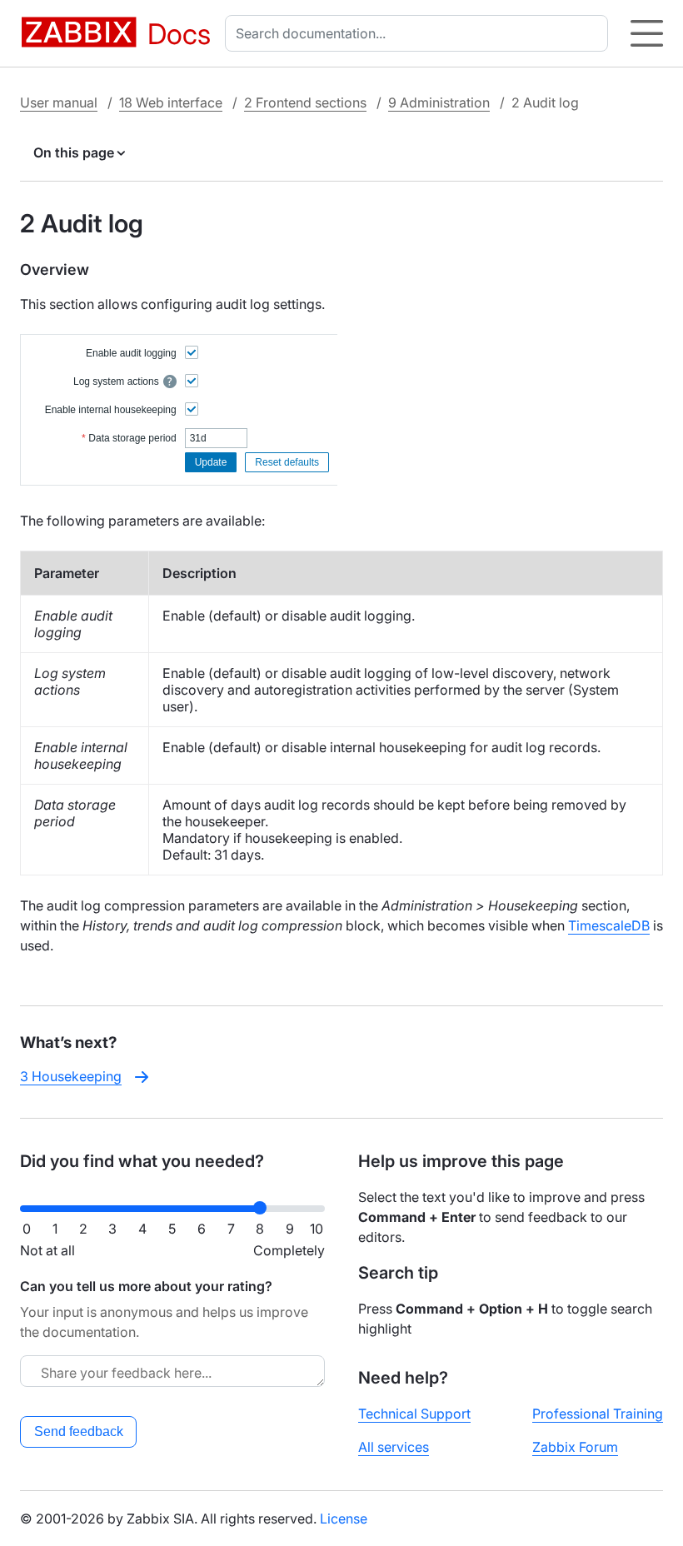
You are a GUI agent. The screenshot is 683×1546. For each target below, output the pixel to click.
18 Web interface (170, 102)
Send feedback (78, 1431)
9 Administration (439, 102)
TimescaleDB (609, 925)
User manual (58, 102)
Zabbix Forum (575, 1447)
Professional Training (597, 1413)
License (343, 1518)
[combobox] (420, 33)
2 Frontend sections (305, 102)
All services (393, 1447)
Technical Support (414, 1413)
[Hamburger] (647, 33)
